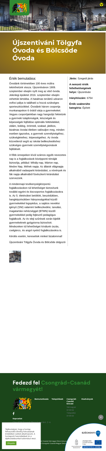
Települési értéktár (71, 414)
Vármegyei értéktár (71, 408)
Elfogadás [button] (11, 443)
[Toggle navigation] (92, 8)
